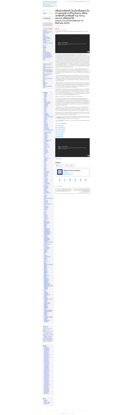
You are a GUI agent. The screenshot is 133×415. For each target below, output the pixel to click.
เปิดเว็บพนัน (46, 306)
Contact (70, 1)
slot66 (44, 35)
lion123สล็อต (46, 141)
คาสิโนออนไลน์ (46, 221)
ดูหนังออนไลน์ (45, 82)
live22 (44, 80)
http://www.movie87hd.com (48, 70)
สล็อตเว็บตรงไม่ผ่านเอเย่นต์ (48, 285)
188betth (45, 96)
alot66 (45, 107)
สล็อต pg (45, 263)
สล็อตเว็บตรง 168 (47, 283)
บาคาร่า (45, 245)
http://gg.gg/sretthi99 (59, 136)
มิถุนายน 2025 (46, 363)
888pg (45, 99)
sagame (44, 68)
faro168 (44, 85)
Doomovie (46, 118)
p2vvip (45, 154)
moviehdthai (46, 152)
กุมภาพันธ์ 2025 (46, 367)
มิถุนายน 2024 (46, 376)
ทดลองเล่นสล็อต (46, 238)
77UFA (45, 98)
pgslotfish (46, 174)
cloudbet (45, 117)
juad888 (45, 136)
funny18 (44, 49)
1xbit (45, 97)
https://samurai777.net (47, 54)
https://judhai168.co (46, 37)
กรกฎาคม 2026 (46, 348)
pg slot (44, 76)
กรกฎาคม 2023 (46, 388)
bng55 (45, 112)
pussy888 (44, 41)
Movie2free (46, 150)
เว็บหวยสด (45, 315)
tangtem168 (46, 207)
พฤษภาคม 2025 (46, 364)
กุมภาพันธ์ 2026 (46, 354)
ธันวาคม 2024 (46, 369)
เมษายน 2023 (46, 392)
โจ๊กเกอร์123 (45, 30)
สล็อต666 (45, 268)
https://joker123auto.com (47, 69)
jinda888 (45, 133)
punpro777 (46, 178)
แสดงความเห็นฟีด (47, 402)
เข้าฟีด (45, 401)
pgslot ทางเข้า (46, 171)
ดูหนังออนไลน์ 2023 (47, 231)
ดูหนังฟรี (45, 227)
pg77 (45, 163)
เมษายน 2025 (46, 365)
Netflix (45, 153)
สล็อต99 (45, 273)
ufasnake (45, 217)
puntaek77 (46, 180)
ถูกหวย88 (45, 236)
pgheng (45, 168)
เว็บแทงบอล (46, 318)
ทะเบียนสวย (46, 240)
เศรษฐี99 (45, 319)
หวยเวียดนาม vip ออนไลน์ (48, 299)
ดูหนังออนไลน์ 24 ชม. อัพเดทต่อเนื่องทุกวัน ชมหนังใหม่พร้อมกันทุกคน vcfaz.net (50, 3)
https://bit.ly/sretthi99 (59, 125)
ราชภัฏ (45, 259)
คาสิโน (45, 220)
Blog (66, 1)
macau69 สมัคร (46, 146)
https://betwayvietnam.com (48, 56)
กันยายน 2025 (46, 359)
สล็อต (45, 262)
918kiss (44, 66)
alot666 (45, 108)
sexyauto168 (46, 191)
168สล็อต (45, 94)
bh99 (45, 109)
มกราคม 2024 (46, 382)
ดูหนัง (44, 81)
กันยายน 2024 (46, 373)
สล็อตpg (45, 274)
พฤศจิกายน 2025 (47, 357)
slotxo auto (46, 200)
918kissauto (46, 104)
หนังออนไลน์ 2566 (47, 294)
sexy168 (45, 190)
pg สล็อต (45, 159)
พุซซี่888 (45, 255)
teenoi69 (45, 208)
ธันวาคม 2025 (46, 356)
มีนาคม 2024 (46, 379)
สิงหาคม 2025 (46, 360)
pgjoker (45, 169)
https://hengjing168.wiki (47, 31)
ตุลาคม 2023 (46, 385)
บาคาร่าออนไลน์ (46, 247)
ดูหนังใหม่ (45, 235)
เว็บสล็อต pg (46, 313)
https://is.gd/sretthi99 (59, 134)
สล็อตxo (45, 276)
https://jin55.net (46, 32)
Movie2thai (46, 151)
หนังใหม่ (45, 296)
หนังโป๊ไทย (45, 47)
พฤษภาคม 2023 (46, 391)
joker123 (45, 134)
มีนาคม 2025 (46, 366)
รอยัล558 (45, 258)
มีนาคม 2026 (46, 353)
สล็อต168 (45, 265)
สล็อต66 (45, 267)
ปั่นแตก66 (45, 249)
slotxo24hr (45, 45)
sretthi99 (45, 202)
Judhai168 (46, 137)
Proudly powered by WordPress (63, 413)
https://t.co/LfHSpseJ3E (59, 132)
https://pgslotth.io (46, 51)
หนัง (44, 290)
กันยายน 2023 (46, 386)
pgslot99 (45, 173)
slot (44, 193)
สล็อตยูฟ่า (45, 277)
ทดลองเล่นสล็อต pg (47, 239)
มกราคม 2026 (46, 355)
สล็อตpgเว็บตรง (46, 275)
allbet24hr (46, 106)
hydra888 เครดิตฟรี (47, 132)
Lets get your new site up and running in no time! (79, 1)
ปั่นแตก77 (51, 335)
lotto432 (45, 145)
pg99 (45, 165)
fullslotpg (46, 122)
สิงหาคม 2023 (46, 387)
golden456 (46, 125)
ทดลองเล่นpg (46, 237)
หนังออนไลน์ (46, 293)
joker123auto (46, 135)
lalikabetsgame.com (47, 140)
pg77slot (45, 164)
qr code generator (47, 183)
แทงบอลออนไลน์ (47, 320)
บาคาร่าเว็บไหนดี (46, 335)
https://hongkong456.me (47, 86)
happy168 (45, 126)
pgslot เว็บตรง (46, 172)
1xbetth (44, 48)
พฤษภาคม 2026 (46, 350)
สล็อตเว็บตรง (60, 117)
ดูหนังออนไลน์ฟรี (47, 234)
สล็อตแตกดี (46, 287)
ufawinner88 (46, 218)
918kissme (46, 105)
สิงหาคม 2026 (46, 347)
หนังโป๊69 (45, 295)
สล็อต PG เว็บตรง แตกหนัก (48, 264)
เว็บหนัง (45, 314)
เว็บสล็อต (45, 312)
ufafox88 (45, 216)
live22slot (46, 143)
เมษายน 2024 (46, 378)
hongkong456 (46, 128)
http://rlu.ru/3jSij (58, 158)
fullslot (44, 79)
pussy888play (46, 182)
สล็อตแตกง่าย (46, 286)
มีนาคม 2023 (46, 393)
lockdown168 (46, 144)
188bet (45, 95)
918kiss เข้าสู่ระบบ (47, 103)
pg (44, 155)
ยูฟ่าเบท (45, 257)
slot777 (45, 197)
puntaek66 (46, 179)
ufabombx (46, 215)
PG (48, 329)
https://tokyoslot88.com (47, 55)
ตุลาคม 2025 (46, 358)
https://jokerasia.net (46, 57)
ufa (44, 210)
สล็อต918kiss (46, 272)
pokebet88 (46, 175)
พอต (44, 253)
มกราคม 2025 (46, 368)
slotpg (44, 46)
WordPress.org (46, 403)
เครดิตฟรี (45, 304)
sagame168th (46, 187)
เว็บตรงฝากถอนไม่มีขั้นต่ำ (48, 310)
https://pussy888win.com (47, 73)
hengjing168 (46, 127)
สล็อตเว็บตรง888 (47, 284)
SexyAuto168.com (47, 192)
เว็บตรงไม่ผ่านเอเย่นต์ (47, 311)
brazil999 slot (46, 114)
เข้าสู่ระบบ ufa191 (47, 302)
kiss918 (44, 50)
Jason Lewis (63, 25)
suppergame (46, 206)
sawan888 (46, 188)
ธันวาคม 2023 (46, 383)
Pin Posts (88, 1)
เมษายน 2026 (46, 351)
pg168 (45, 161)
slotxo (45, 199)
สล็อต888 (44, 39)
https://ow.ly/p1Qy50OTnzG (60, 127)
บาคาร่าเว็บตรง (46, 248)
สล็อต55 (45, 266)
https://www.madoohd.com (48, 67)
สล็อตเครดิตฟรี (60, 186)
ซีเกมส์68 (45, 225)
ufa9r (45, 212)
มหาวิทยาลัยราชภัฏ (47, 256)
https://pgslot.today (46, 40)
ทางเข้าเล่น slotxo (47, 244)
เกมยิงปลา (45, 300)
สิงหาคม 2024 (46, 374)
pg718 (45, 162)
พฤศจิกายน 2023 (47, 384)
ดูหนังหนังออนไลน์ (47, 228)
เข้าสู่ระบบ (45, 400)
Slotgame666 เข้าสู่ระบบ (48, 198)
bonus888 (46, 113)
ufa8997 (45, 211)
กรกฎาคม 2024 (46, 375)
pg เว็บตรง (46, 160)
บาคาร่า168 (46, 246)
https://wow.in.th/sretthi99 (60, 130)
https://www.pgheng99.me (47, 78)
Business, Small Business (48, 116)
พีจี (44, 254)
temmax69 (46, 209)
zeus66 (45, 219)
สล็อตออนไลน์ (46, 278)
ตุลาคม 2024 (46, 372)
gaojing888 (46, 124)
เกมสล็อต (45, 301)
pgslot (44, 58)
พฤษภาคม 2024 (46, 377)
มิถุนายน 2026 (46, 349)
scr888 (45, 189)
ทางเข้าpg (45, 243)
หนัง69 (45, 291)
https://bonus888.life (47, 38)
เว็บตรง (45, 309)
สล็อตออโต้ (61, 120)
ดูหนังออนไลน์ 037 (47, 230)
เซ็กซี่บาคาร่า (46, 305)
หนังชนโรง (46, 292)
